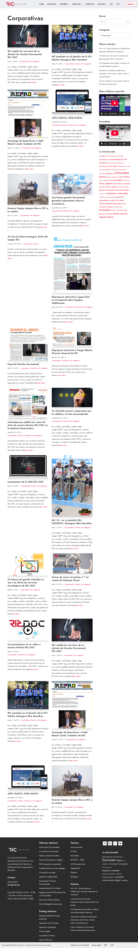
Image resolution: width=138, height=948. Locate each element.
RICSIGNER (104, 210)
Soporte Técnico (45, 939)
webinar (110, 217)
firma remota (125, 180)
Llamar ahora (13, 882)
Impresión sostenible (117, 193)
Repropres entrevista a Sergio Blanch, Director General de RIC (72, 351)
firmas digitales (105, 183)
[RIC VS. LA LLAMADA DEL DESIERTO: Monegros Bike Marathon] (72, 486)
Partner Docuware (113, 203)
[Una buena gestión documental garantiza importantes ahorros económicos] (72, 184)
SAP (118, 210)
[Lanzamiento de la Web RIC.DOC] (28, 466)
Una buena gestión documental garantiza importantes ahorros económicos (68, 200)
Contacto (89, 4)
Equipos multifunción (112, 177)
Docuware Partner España (49, 899)
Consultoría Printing (47, 935)
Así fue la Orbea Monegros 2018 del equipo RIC (28, 238)
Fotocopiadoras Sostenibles (121, 184)
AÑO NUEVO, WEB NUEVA (67, 118)
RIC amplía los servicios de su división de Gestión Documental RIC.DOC (24, 54)
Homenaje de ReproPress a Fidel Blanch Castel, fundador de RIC (25, 142)
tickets (110, 214)
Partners (64, 4)
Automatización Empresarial (116, 163)
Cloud (101, 170)
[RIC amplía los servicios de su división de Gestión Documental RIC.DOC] (28, 36)
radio (114, 207)
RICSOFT (113, 210)
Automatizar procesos (124, 166)
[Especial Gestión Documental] (28, 343)
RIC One (119, 207)
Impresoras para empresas (106, 197)
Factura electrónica (105, 180)
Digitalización (110, 173)
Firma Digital (116, 180)
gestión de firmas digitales (108, 187)
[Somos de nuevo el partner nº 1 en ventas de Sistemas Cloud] (72, 563)
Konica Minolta (119, 200)
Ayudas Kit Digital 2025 (48, 876)
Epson (102, 176)
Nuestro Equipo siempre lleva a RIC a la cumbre (28, 209)
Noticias (102, 4)
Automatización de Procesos (112, 857)
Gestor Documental (121, 190)
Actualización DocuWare (116, 156)
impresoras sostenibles (108, 874)
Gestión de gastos (123, 187)
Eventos (78, 64)
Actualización (103, 156)
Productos (72, 125)
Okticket (102, 203)
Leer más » (32, 82)
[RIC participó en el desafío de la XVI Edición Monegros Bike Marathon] (72, 39)
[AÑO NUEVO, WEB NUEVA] (72, 102)
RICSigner (74, 876)
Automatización (104, 159)
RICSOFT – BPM (77, 860)
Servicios (76, 4)
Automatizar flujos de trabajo (108, 166)
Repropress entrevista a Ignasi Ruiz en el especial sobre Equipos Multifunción (71, 300)
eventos (126, 176)
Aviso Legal (96, 945)
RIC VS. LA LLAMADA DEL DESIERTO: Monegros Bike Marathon (72, 522)
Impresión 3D (102, 194)
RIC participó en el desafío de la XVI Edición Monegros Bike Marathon (72, 58)
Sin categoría (34, 61)
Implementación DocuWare (50, 888)
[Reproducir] (102, 114)
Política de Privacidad (80, 945)
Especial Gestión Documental (23, 364)
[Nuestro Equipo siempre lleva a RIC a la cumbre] (28, 189)
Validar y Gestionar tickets (49, 855)
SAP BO (121, 210)
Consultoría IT (107, 170)
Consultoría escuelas (47, 872)
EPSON (74, 851)
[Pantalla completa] (128, 114)
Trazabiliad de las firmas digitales (52, 868)
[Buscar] (128, 21)
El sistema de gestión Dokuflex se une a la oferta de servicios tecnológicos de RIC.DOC (26, 582)
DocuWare (75, 855)
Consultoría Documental (48, 851)
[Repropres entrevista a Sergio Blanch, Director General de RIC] (72, 336)
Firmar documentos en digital (50, 860)
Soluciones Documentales (49, 847)
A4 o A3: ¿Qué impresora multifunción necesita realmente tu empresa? (84, 891)
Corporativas (24, 61)
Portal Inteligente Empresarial (50, 904)
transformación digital (111, 880)
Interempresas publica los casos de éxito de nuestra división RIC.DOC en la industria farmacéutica (28, 425)
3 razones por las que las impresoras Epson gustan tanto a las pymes (85, 901)
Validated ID (75, 868)
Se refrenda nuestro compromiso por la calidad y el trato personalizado (71, 412)
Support (130, 4)
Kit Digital (111, 200)
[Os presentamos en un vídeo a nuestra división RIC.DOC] (28, 630)
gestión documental (106, 190)
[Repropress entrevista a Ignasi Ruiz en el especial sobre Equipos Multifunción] (72, 264)
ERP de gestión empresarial (50, 864)
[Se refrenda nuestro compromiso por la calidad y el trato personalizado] (72, 397)
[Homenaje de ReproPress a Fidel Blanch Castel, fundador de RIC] (28, 113)
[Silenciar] (124, 114)
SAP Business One (78, 864)
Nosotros (51, 4)
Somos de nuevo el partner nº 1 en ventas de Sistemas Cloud (70, 578)
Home (41, 4)
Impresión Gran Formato (49, 923)
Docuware (122, 173)
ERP (120, 177)
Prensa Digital (44, 931)
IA (129, 190)
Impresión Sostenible (47, 927)
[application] (114, 105)
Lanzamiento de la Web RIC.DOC (26, 481)
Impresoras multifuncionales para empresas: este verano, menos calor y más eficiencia (114, 73)
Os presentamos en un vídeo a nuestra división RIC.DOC (24, 646)
